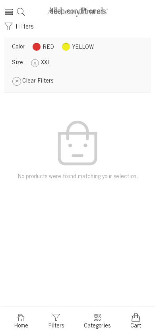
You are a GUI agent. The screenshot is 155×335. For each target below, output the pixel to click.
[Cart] (146, 11)
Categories (97, 326)
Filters (23, 27)
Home (21, 326)
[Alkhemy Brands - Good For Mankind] (77, 12)
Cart (135, 326)
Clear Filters (37, 81)
